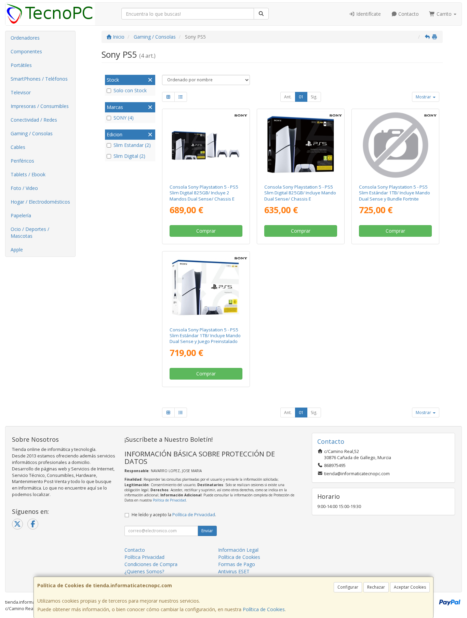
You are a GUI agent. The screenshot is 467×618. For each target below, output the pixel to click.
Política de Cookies (264, 609)
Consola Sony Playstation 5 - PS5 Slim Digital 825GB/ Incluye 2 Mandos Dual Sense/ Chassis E (204, 193)
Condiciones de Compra (150, 564)
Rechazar (376, 587)
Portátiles (21, 65)
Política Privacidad (144, 557)
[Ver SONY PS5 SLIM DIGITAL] (300, 145)
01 (301, 97)
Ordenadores (25, 38)
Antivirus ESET (234, 571)
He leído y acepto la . (174, 515)
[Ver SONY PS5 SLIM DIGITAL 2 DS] (205, 145)
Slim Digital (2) (129, 156)
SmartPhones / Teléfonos (39, 78)
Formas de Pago (236, 564)
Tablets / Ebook (28, 174)
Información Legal (238, 550)
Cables (18, 147)
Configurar (347, 587)
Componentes (26, 51)
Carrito (444, 14)
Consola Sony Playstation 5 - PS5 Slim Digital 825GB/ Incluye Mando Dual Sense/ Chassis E (300, 193)
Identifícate (368, 14)
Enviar (207, 531)
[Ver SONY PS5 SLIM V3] (205, 287)
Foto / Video (24, 188)
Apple (17, 249)
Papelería (21, 215)
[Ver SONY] (395, 145)
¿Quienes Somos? (144, 571)
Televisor (21, 92)
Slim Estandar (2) (132, 145)
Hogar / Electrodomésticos (40, 201)
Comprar (206, 231)
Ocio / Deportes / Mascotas (30, 232)
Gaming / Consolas (32, 133)
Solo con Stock (130, 90)
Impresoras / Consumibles (40, 106)
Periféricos (22, 160)
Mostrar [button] (424, 97)
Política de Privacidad (169, 500)
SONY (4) (124, 117)
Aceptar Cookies (410, 587)
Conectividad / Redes (34, 119)
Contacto (408, 14)
